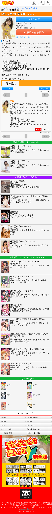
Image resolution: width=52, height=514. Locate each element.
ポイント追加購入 (32, 417)
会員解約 (3, 421)
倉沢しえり (27, 23)
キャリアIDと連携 (6, 433)
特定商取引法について (34, 429)
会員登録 (3, 417)
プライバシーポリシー (8, 429)
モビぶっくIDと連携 (33, 433)
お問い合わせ (31, 425)
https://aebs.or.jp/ (26, 509)
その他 (24, 8)
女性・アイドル (13, 8)
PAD (24, 26)
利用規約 (29, 421)
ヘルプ (3, 425)
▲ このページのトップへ (26, 413)
